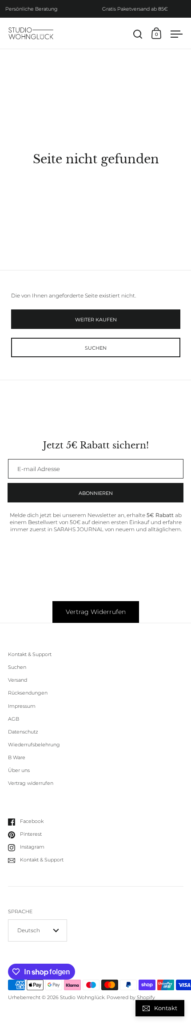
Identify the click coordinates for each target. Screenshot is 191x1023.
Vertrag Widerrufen (96, 612)
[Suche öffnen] (138, 34)
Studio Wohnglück (82, 997)
